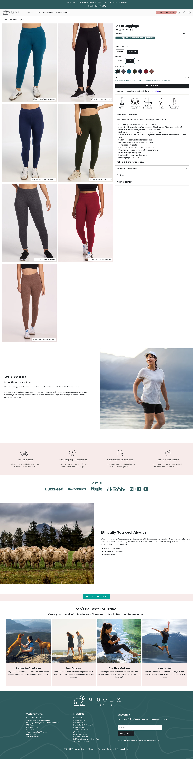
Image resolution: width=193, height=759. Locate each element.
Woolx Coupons (79, 732)
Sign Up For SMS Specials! (83, 725)
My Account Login (80, 734)
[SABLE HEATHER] (152, 71)
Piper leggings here (173, 127)
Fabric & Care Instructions (130, 162)
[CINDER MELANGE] (123, 71)
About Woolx (78, 723)
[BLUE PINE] (129, 71)
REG (130, 61)
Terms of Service (106, 749)
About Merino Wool (80, 720)
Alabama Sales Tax (80, 737)
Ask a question (124, 181)
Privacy (91, 749)
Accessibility (78, 718)
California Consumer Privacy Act (86, 739)
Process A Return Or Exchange (38, 720)
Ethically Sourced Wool (82, 730)
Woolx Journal (78, 727)
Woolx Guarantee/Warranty (37, 732)
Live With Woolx (32, 737)
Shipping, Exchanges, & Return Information (42, 723)
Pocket (120, 52)
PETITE (120, 61)
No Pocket (132, 52)
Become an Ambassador (83, 741)
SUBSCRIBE (126, 733)
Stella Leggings (18, 20)
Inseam (118, 57)
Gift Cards (30, 730)
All (11, 20)
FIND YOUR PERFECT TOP (166, 12)
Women (30, 12)
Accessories (48, 12)
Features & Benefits (127, 114)
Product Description (127, 168)
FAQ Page (30, 725)
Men (38, 12)
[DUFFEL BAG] (135, 71)
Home (6, 20)
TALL (139, 61)
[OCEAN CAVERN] (140, 71)
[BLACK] (118, 71)
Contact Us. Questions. (35, 718)
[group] (152, 102)
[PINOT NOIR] (146, 71)
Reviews (119, 33)
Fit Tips (120, 175)
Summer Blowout (63, 12)
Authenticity (31, 734)
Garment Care (32, 727)
